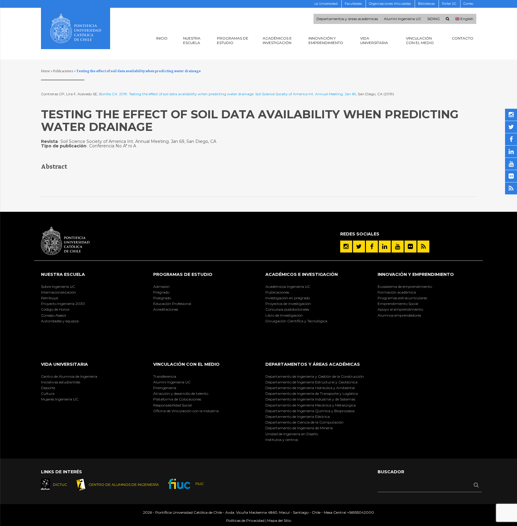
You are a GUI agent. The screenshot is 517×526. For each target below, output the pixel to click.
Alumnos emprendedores (399, 315)
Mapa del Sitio (279, 520)
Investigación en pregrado (287, 298)
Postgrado (162, 298)
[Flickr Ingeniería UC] (410, 247)
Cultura (47, 393)
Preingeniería (164, 388)
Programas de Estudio (182, 274)
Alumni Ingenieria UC (402, 19)
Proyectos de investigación (288, 303)
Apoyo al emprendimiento (400, 309)
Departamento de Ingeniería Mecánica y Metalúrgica (310, 405)
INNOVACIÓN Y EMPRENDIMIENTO (416, 274)
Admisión (161, 286)
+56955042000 (360, 512)
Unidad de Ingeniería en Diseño (291, 434)
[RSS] (423, 247)
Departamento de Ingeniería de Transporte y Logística (311, 393)
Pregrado (161, 292)
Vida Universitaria (64, 364)
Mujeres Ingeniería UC (59, 399)
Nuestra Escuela (63, 274)
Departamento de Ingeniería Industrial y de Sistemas (310, 399)
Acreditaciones (165, 309)
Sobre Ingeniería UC (58, 286)
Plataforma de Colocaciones (177, 399)
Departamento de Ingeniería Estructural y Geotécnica (311, 382)
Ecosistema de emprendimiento (405, 286)
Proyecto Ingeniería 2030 (63, 303)
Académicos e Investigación (301, 274)
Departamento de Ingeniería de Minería (299, 428)
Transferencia (164, 376)
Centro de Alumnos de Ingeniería (69, 376)
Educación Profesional (172, 303)
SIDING (433, 19)
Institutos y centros (281, 439)
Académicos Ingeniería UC (287, 286)
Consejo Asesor (53, 315)
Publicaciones (63, 71)
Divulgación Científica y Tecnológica (296, 321)
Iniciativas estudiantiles (60, 382)
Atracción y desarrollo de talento (180, 393)
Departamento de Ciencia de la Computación (304, 422)
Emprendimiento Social (398, 303)
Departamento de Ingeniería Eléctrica (297, 416)
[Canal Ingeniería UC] (398, 247)
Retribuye (49, 298)
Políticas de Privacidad (245, 520)
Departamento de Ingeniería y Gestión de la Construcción (314, 376)
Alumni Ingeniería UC (172, 382)
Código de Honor (55, 309)
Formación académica (397, 292)
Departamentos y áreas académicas (347, 19)
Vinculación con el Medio (186, 364)
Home (45, 71)
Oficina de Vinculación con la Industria (186, 411)
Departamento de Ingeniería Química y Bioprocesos (310, 411)
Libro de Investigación (284, 315)
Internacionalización (58, 292)
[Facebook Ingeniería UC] (372, 247)
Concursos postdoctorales (287, 309)
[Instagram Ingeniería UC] (346, 247)
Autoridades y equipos (60, 321)
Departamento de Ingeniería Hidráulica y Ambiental (310, 388)
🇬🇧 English (464, 19)
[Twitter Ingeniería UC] (359, 247)
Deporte (48, 388)
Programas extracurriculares (402, 298)
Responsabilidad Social (172, 405)
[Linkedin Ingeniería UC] (385, 247)
